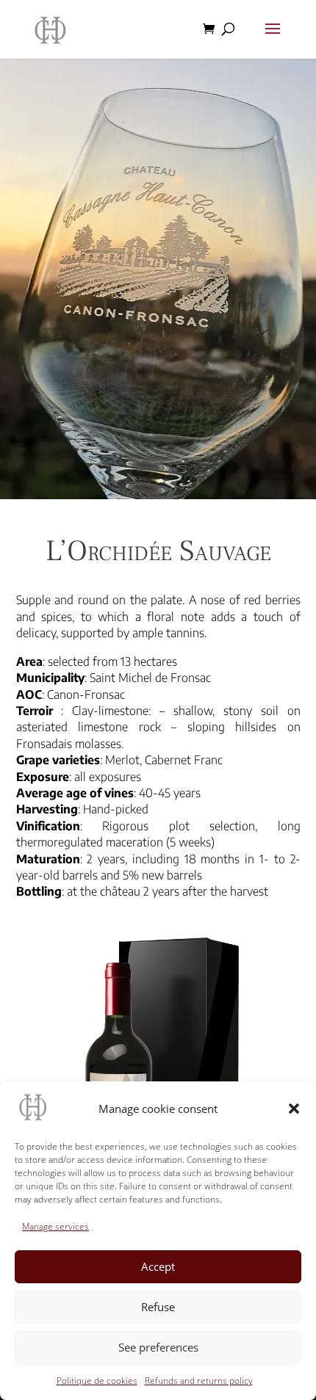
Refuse (158, 1306)
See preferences (158, 1347)
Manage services (55, 1226)
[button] (294, 1108)
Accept (158, 1266)
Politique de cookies (97, 1380)
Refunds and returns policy (199, 1380)
